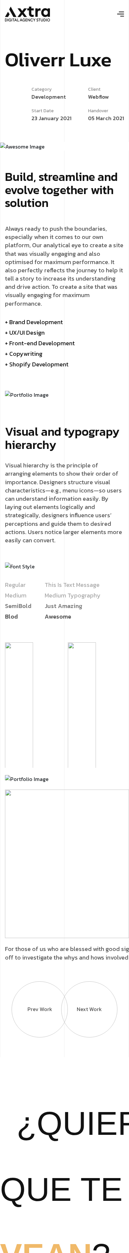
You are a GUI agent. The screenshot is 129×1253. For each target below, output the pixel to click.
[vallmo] (27, 13)
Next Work (89, 1009)
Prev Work (39, 1009)
